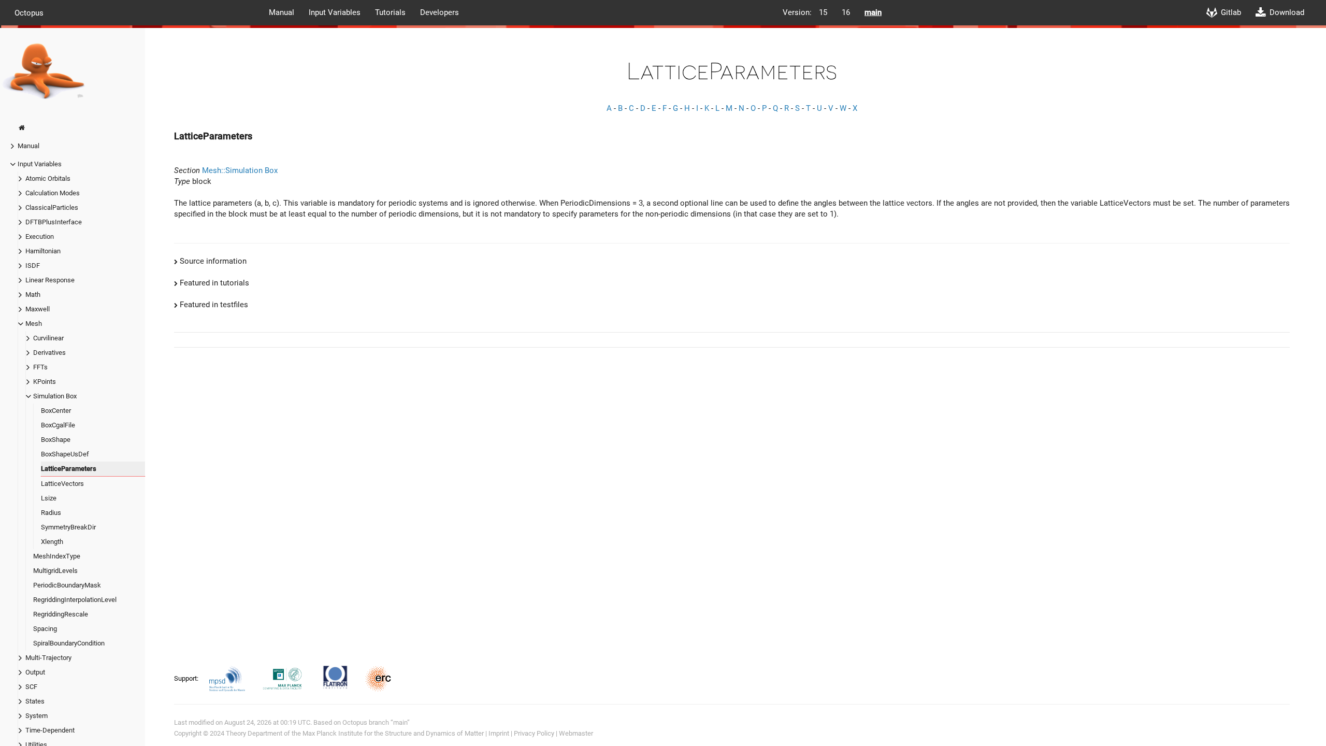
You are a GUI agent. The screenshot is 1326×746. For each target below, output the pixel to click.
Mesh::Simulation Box (240, 170)
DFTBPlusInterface (53, 222)
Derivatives (49, 352)
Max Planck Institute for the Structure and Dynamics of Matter (393, 733)
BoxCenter (56, 410)
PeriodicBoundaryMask (67, 585)
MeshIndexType (56, 556)
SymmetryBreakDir (68, 527)
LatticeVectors (62, 483)
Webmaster (576, 733)
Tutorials (390, 12)
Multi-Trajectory (48, 658)
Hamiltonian (43, 251)
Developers (439, 12)
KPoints (44, 381)
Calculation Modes (52, 193)
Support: (187, 678)
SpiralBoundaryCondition (69, 643)
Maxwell (37, 309)
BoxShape (55, 439)
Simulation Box (55, 396)
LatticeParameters (68, 468)
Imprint (498, 733)
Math (32, 294)
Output (35, 672)
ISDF (32, 265)
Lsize (48, 498)
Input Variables (335, 12)
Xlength (52, 542)
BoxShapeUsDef (65, 454)
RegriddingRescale (60, 614)
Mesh (33, 323)
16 (846, 12)
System (36, 716)
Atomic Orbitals (47, 178)
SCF (31, 687)
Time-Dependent (50, 730)
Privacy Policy (534, 733)
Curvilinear (48, 338)
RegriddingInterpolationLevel (75, 600)
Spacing (45, 629)
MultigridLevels (55, 571)
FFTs (40, 367)
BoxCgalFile (58, 425)
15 (823, 12)
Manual (281, 12)
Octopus (29, 12)
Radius (51, 513)
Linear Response (50, 280)
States (35, 701)
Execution (39, 236)
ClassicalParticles (51, 207)
